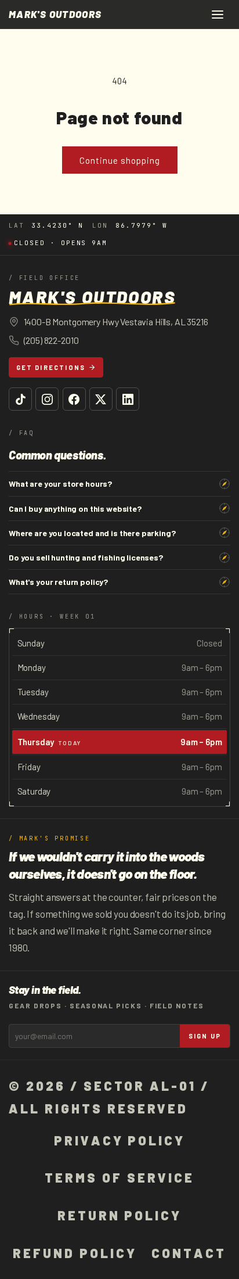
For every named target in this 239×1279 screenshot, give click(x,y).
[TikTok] (20, 399)
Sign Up (205, 1036)
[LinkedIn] (127, 399)
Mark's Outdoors (55, 14)
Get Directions (51, 367)
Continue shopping (119, 160)
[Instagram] (47, 399)
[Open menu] (217, 14)
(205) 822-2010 (51, 340)
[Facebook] (74, 399)
